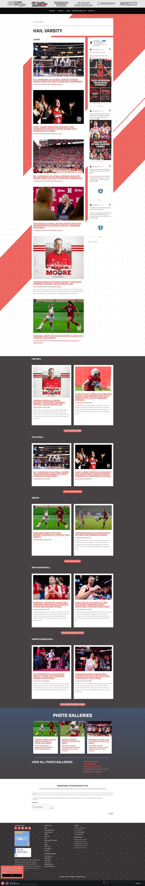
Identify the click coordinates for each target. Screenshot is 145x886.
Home (34, 22)
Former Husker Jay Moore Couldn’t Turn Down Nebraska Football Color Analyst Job (57, 283)
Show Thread (97, 103)
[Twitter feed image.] (100, 73)
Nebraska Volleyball (57, 84)
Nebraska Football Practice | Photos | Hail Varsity (71, 741)
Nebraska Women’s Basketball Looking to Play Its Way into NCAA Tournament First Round (92, 676)
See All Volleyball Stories (72, 491)
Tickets (90, 11)
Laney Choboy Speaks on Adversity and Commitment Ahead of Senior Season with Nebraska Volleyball (55, 129)
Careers (46, 844)
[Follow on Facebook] (15, 828)
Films (45, 838)
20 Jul (102, 111)
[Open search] (94, 11)
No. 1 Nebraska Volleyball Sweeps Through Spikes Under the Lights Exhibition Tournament (58, 81)
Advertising (46, 836)
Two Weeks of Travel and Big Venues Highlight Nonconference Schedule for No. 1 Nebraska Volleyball (57, 226)
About (45, 828)
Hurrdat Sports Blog (48, 832)
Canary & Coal (47, 862)
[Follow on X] (19, 828)
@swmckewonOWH (95, 176)
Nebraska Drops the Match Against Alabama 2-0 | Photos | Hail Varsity (58, 337)
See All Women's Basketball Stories (72, 704)
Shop (68, 11)
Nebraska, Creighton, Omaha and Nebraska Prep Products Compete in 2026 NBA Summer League (51, 605)
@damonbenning (100, 213)
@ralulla (92, 213)
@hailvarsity (94, 242)
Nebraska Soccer (38, 342)
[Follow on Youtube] (29, 828)
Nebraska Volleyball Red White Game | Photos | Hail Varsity (99, 741)
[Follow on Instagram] (22, 828)
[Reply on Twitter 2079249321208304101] (90, 237)
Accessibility (47, 850)
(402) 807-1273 (80, 834)
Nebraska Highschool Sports (96, 769)
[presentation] (43, 807)
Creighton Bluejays (92, 767)
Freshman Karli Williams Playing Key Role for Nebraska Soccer (92, 534)
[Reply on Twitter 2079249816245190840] (90, 200)
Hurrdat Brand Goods (48, 864)
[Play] (2, 883)
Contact (46, 834)
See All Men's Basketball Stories (72, 633)
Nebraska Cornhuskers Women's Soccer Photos (65, 340)
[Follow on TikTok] (26, 828)
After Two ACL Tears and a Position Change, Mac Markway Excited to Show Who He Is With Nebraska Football (93, 397)
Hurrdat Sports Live (79, 11)
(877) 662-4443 (81, 832)
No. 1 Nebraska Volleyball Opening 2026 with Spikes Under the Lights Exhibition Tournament (58, 177)
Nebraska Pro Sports (92, 772)
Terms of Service (47, 848)
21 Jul (102, 49)
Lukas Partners (47, 860)
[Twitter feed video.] (100, 191)
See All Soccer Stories (72, 561)
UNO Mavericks (89, 764)
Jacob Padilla (39, 84)
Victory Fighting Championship (50, 840)
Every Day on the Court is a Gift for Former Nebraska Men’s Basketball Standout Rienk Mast (92, 605)
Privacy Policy (47, 846)
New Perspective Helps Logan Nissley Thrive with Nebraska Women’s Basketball (48, 676)
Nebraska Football (56, 286)
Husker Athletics (90, 762)
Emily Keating (38, 133)
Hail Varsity (95, 49)
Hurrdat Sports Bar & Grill (49, 866)
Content (52, 11)
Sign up (111, 813)
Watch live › (138, 883)
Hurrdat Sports (39, 340)
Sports (60, 11)
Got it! (12, 875)
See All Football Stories (73, 431)
